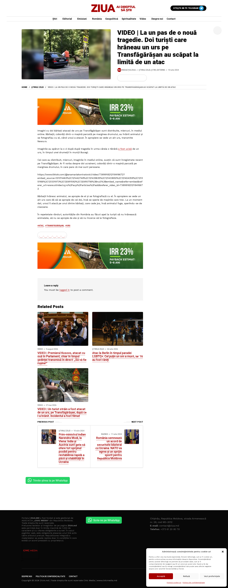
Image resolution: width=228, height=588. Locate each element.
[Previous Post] (49, 436)
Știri (153, 70)
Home (24, 87)
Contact (73, 576)
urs (68, 225)
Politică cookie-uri (174, 583)
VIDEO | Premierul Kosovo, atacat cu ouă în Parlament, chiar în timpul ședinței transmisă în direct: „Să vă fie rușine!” (61, 358)
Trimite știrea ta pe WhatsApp (50, 480)
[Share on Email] (139, 77)
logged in (64, 289)
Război (104, 434)
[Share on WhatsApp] (130, 77)
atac (41, 225)
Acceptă (161, 576)
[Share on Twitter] (125, 77)
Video (40, 349)
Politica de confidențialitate (194, 583)
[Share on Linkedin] (134, 77)
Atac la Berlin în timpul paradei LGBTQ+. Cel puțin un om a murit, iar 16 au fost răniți (117, 356)
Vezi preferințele (212, 576)
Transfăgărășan (55, 225)
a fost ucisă (125, 148)
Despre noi (27, 576)
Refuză (186, 576)
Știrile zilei (144, 70)
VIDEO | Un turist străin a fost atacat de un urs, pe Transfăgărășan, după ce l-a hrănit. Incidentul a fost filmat (62, 412)
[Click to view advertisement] (90, 111)
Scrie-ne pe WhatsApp (106, 520)
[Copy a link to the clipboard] (143, 77)
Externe (161, 70)
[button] (222, 551)
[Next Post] (131, 436)
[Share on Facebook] (121, 77)
